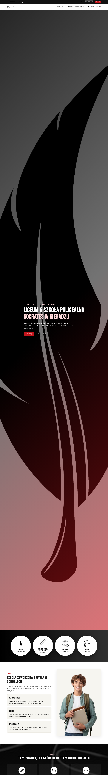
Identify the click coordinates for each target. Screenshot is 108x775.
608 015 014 (11, 2)
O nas (64, 7)
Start (58, 7)
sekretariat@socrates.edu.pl (24, 2)
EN (81, 2)
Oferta (70, 7)
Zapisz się (29, 334)
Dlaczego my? (79, 7)
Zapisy (98, 1)
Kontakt (98, 7)
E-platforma (89, 1)
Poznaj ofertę (42, 334)
